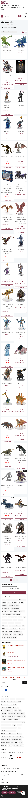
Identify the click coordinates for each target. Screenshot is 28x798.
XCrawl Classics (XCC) (19, 745)
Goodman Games (16, 614)
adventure (13, 599)
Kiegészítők (16, 719)
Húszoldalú (3, 719)
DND (22, 602)
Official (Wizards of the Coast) (8, 730)
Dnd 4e (17, 698)
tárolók (20, 742)
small (9, 628)
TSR (10, 634)
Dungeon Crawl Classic (14, 605)
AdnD (2, 698)
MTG (16, 622)
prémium (3, 736)
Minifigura (4, 622)
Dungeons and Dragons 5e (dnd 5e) (9, 704)
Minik (20, 727)
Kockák (16, 722)
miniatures (20, 620)
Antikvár (7, 698)
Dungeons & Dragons (15, 608)
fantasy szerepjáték (6, 614)
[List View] (26, 32)
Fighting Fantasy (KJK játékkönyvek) (16, 713)
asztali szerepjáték (21, 599)
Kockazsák (11, 722)
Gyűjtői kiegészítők (21, 716)
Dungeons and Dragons (7, 611)
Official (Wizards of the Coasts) (8, 733)
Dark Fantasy (14, 602)
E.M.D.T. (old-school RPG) (7, 710)
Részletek (4, 789)
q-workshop (4, 625)
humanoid (4, 617)
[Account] (25, 16)
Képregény (19, 725)
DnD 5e (22, 698)
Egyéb (15, 710)
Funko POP (3, 716)
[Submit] (20, 16)
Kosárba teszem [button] (7, 88)
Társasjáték (4, 745)
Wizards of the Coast (12, 637)
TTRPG (14, 634)
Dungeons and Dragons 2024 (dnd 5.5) (9, 707)
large (24, 617)
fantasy (15, 611)
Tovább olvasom (7, 58)
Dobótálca (3, 701)
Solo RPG (22, 736)
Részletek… (19, 757)
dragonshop (4, 605)
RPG (23, 625)
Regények (9, 736)
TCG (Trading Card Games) (7, 742)
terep (16, 742)
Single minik (15, 736)
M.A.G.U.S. (3, 727)
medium (15, 620)
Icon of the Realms (12, 617)
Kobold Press (4, 722)
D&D (8, 602)
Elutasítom (12, 792)
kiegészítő (10, 719)
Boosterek (12, 698)
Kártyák (14, 725)
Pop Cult (19, 733)
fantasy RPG (21, 611)
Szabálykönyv (15, 628)
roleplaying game (17, 625)
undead (3, 637)
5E (2, 599)
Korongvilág (22, 722)
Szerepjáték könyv (18, 631)
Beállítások (20, 792)
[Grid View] (23, 32)
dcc (19, 602)
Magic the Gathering (6, 620)
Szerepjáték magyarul (16, 739)
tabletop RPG (5, 634)
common (4, 602)
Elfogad (4, 792)
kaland (19, 617)
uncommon (20, 634)
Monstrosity (11, 622)
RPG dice (4, 628)
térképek (10, 745)
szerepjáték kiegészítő (7, 631)
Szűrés (14, 592)
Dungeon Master (5, 608)
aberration (7, 599)
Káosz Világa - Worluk (6, 725)
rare (10, 625)
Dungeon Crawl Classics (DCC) (14, 701)
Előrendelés (3, 713)
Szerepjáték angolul (5, 739)
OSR (20, 622)
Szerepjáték (22, 628)
